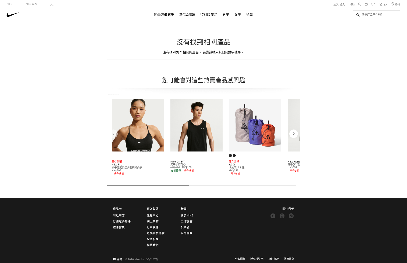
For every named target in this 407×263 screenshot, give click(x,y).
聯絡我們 (153, 245)
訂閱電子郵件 (122, 221)
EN (385, 4)
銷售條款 (273, 258)
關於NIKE (187, 215)
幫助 (352, 4)
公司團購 (186, 233)
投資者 (185, 227)
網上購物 (153, 221)
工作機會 (186, 221)
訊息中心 (153, 215)
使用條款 (289, 258)
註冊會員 (119, 227)
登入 (342, 4)
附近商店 (119, 215)
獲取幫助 (153, 209)
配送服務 (153, 239)
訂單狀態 (153, 227)
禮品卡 (117, 209)
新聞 (184, 209)
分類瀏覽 (240, 258)
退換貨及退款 (155, 233)
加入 (336, 4)
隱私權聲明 (256, 258)
